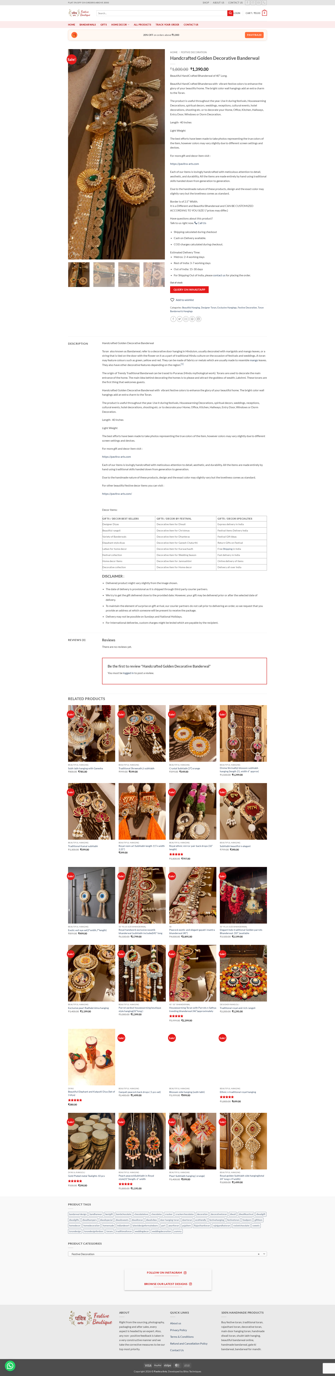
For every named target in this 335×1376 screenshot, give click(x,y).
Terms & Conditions (182, 1336)
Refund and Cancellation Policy (188, 1343)
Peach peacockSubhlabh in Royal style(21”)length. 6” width (136, 1177)
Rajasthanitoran (202, 1225)
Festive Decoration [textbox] (166, 1254)
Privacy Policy (178, 1330)
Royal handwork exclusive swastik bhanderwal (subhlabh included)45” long (140, 931)
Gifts (103, 24)
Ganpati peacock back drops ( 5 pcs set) (140, 1091)
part (163, 1225)
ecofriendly (200, 1220)
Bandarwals (88, 24)
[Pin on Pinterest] (192, 319)
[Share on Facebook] (173, 319)
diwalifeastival (246, 1214)
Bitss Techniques (192, 1371)
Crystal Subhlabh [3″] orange (184, 768)
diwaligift (260, 1214)
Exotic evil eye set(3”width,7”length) (87, 930)
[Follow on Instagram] (253, 2)
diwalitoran (137, 1220)
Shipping (227, 548)
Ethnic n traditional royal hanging (238, 1091)
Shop (206, 2)
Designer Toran (208, 307)
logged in (128, 673)
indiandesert (123, 1225)
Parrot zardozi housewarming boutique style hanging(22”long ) (140, 1009)
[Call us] (264, 2)
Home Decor (119, 24)
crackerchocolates (185, 1214)
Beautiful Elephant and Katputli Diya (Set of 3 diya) (91, 1093)
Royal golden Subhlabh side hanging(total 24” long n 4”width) (242, 1177)
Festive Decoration (194, 52)
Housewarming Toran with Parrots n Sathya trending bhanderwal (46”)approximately (192, 1009)
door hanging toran (169, 1220)
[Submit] (230, 13)
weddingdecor (142, 1231)
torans (109, 1231)
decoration (202, 1214)
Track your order (167, 24)
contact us (219, 275)
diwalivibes (151, 1220)
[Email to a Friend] (186, 319)
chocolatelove (141, 1214)
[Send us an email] (258, 2)
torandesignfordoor (93, 1231)
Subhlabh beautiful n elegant (235, 846)
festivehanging (216, 1220)
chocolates (156, 1214)
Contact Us (235, 2)
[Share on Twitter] (180, 319)
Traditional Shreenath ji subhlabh (136, 768)
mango (254, 360)
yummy (178, 1231)
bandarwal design (78, 1214)
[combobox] (167, 1253)
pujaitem (186, 1225)
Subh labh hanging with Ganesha (85, 768)
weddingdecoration (161, 1231)
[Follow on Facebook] (247, 2)
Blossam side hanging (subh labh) (187, 1091)
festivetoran (233, 1220)
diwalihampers (89, 1220)
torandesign (75, 1231)
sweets (256, 1225)
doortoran (187, 1220)
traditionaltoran (124, 1231)
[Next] (158, 154)
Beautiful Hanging (191, 307)
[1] (182, 364)
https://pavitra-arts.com (184, 163)
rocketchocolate (241, 1225)
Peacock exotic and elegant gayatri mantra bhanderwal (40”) (192, 931)
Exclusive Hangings (227, 307)
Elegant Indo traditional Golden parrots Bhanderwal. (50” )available (241, 931)
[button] (236, 13)
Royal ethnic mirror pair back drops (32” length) (191, 847)
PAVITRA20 (254, 34)
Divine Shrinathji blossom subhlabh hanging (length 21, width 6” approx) (239, 769)
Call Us (201, 223)
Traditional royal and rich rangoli (237, 1007)
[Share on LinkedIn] (198, 319)
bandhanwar (96, 1214)
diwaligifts (74, 1220)
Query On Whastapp (189, 289)
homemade (108, 1225)
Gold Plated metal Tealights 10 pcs (86, 1175)
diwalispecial (106, 1220)
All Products (142, 24)
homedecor (74, 1225)
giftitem (258, 1220)
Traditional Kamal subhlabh (83, 846)
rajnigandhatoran (221, 1225)
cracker (169, 1214)
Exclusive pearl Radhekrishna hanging (88, 1007)
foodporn (247, 1220)
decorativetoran (219, 1214)
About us (218, 2)
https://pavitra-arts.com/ (117, 493)
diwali (233, 1214)
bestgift (109, 1214)
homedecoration (91, 1225)
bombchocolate (123, 1214)
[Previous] (74, 154)
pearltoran (174, 1225)
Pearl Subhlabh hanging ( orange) (187, 1175)
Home (71, 24)
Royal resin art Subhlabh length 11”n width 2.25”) (142, 847)
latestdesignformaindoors (145, 1225)
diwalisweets (122, 1220)
